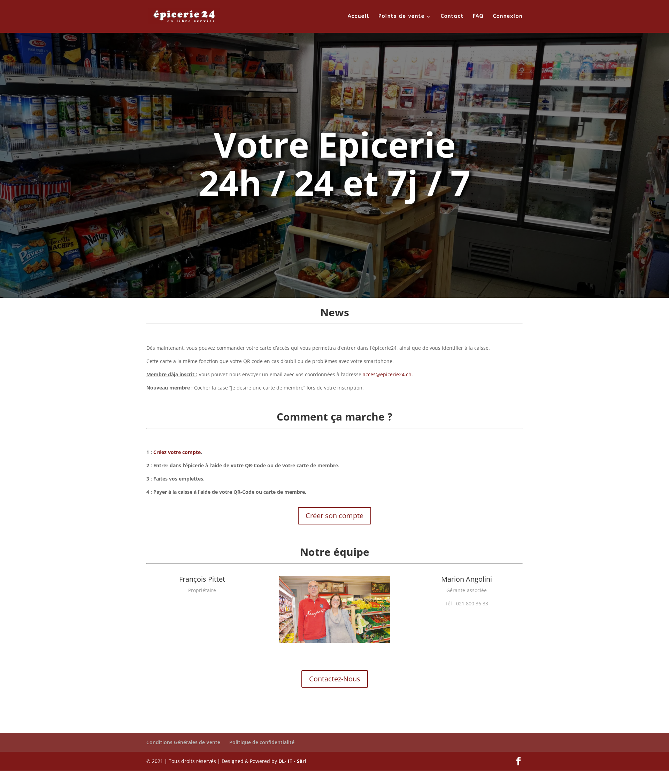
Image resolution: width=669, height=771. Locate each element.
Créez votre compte (177, 452)
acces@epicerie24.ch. (388, 374)
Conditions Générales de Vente (183, 742)
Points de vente (401, 16)
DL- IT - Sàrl (292, 761)
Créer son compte (334, 515)
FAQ (478, 16)
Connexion (508, 16)
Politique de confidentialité (261, 742)
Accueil (358, 16)
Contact (452, 16)
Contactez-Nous (334, 678)
